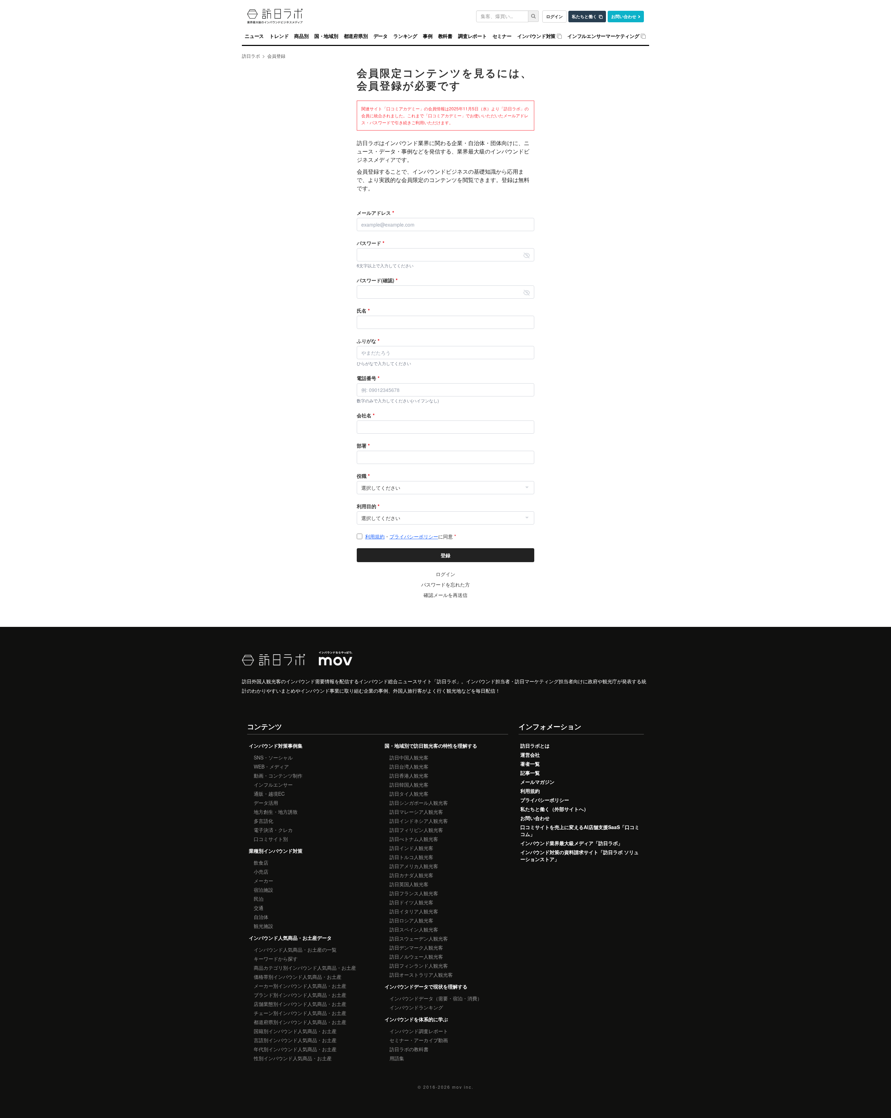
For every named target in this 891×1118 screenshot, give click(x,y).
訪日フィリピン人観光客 (416, 829)
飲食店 (261, 862)
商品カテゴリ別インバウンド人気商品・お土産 (305, 967)
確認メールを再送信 (445, 594)
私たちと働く (584, 16)
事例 (428, 36)
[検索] (533, 16)
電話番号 (368, 378)
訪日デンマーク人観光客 (416, 947)
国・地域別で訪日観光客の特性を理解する (431, 745)
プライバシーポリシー (413, 536)
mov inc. (462, 1087)
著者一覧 (530, 763)
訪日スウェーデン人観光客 (418, 938)
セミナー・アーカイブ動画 (418, 1040)
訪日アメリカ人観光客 (413, 866)
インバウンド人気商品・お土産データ (290, 937)
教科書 (445, 36)
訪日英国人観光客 (408, 884)
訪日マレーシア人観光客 (416, 811)
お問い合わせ (623, 16)
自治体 (261, 916)
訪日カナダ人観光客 (411, 875)
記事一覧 (530, 772)
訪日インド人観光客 (411, 847)
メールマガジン (537, 781)
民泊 (258, 898)
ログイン (554, 16)
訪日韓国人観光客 (408, 784)
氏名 (363, 310)
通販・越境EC (269, 793)
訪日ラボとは (535, 745)
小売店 (261, 871)
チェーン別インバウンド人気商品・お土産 (300, 1012)
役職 (363, 475)
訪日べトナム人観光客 (413, 838)
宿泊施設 (263, 889)
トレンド (279, 36)
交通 (258, 907)
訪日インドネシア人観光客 (418, 820)
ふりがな (368, 340)
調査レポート (472, 36)
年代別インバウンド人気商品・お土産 (295, 1049)
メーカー (263, 880)
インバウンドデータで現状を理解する (426, 986)
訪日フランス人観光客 (413, 893)
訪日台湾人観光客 (408, 766)
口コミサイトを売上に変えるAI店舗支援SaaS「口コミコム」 (579, 830)
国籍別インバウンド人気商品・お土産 (295, 1031)
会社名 (365, 415)
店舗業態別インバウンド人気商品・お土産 (300, 1003)
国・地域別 (326, 36)
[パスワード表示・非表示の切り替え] (526, 255)
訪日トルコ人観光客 (411, 856)
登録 (445, 555)
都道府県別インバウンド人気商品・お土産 (300, 1021)
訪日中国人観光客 (408, 757)
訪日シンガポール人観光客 (418, 802)
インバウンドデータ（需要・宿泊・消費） (435, 998)
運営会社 (530, 754)
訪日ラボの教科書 (408, 1049)
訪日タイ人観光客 (408, 793)
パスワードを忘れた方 (445, 584)
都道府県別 (356, 36)
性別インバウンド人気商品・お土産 (293, 1058)
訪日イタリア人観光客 (413, 911)
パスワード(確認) (377, 280)
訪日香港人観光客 (408, 775)
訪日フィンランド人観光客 (418, 965)
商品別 (301, 36)
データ (380, 36)
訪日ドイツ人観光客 (411, 902)
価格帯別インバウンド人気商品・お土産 (297, 976)
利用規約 (375, 536)
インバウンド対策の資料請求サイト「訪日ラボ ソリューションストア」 (579, 856)
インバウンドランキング (416, 1007)
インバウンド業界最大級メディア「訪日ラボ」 (571, 843)
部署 (363, 445)
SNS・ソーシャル (273, 757)
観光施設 (263, 925)
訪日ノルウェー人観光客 (416, 956)
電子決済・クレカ (273, 829)
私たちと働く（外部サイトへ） (554, 808)
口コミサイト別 (271, 838)
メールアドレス (375, 212)
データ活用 (266, 802)
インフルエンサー (273, 784)
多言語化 (263, 820)
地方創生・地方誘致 (276, 811)
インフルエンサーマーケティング (603, 36)
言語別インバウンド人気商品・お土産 (295, 1040)
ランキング (405, 36)
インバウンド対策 (536, 36)
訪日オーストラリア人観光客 (421, 974)
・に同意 (410, 536)
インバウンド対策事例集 (275, 745)
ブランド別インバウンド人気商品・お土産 (300, 994)
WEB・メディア (271, 766)
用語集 (396, 1058)
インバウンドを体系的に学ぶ (416, 1019)
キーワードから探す (276, 958)
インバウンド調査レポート (418, 1031)
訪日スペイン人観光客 (413, 929)
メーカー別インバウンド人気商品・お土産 (300, 985)
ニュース (254, 36)
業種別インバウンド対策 (275, 850)
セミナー (502, 36)
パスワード (370, 242)
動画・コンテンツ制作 (278, 775)
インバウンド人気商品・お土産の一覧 (295, 949)
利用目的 (368, 506)
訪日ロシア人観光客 (411, 920)
